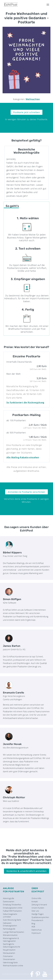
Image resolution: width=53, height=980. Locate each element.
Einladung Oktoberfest (12, 904)
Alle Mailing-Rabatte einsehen (22, 457)
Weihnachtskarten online (13, 965)
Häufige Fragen (38, 914)
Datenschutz (37, 930)
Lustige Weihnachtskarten (13, 932)
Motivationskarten (10, 935)
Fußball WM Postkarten (12, 911)
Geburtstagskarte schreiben (10, 915)
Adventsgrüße (8, 898)
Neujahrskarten (9, 950)
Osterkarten (8, 956)
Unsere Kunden (38, 908)
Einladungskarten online (12, 908)
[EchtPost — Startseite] (11, 4)
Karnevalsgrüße (9, 929)
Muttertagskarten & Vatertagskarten (11, 939)
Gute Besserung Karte (12, 920)
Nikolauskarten (9, 953)
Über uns (35, 911)
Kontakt (35, 901)
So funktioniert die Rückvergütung (25, 402)
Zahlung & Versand (39, 904)
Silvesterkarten (9, 959)
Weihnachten (33, 99)
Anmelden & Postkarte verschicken (26, 491)
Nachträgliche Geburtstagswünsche (11, 945)
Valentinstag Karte (10, 962)
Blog (33, 923)
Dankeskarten (8, 901)
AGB (33, 926)
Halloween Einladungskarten (10, 924)
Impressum (36, 933)
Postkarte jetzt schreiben (26, 112)
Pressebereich (37, 920)
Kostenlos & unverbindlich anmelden (26, 871)
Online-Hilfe (36, 898)
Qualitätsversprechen (40, 917)
